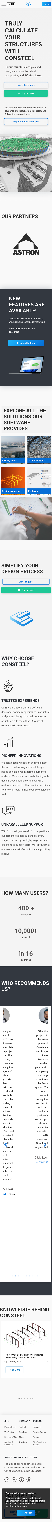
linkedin (7, 1479)
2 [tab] (15, 1276)
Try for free (27, 93)
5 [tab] (24, 1276)
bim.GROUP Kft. (26, 1162)
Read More (14, 1369)
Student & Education (8, 1443)
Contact (22, 1427)
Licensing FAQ (10, 1437)
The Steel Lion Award (39, 1443)
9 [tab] (35, 1276)
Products (37, 1427)
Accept (28, 1512)
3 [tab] (18, 1276)
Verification (9, 1432)
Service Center (39, 1432)
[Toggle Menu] (3, 4)
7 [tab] (29, 1276)
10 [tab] (37, 1276)
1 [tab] (13, 1276)
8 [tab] (32, 1276)
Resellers (23, 1432)
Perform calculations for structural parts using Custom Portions (24, 1356)
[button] (26, 85)
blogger (29, 1479)
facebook (21, 1479)
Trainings (23, 1442)
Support (36, 1437)
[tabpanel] (26, 1349)
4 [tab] (21, 1276)
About (21, 1437)
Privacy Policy (10, 1427)
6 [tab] (26, 1276)
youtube (14, 1479)
